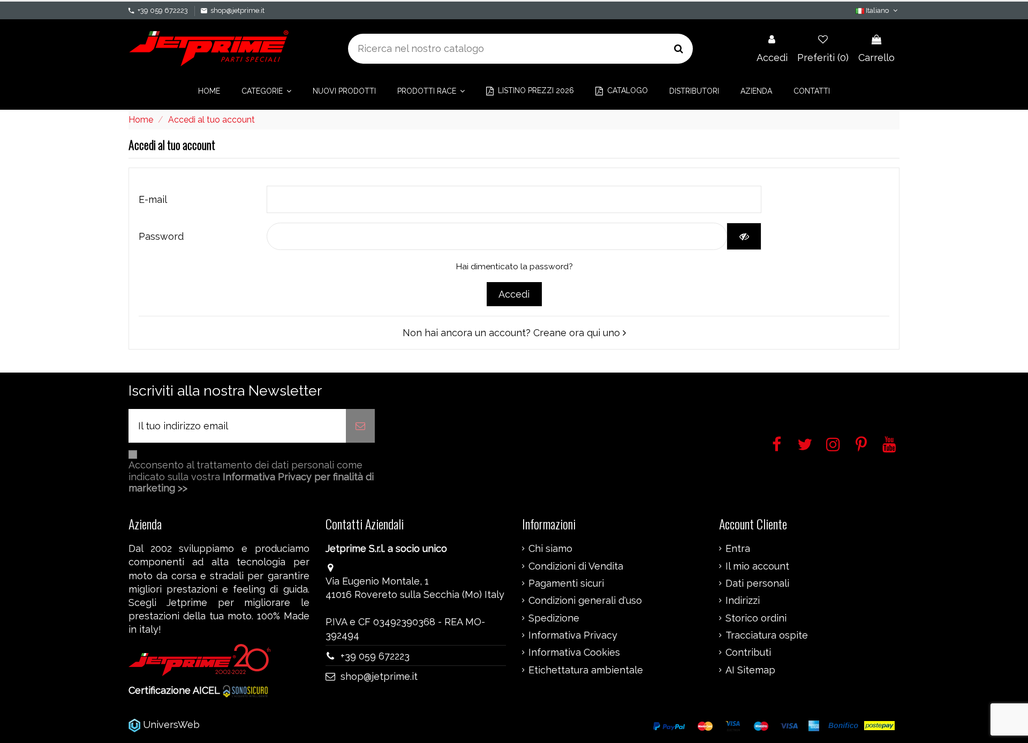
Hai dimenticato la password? (514, 266)
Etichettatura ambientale (585, 670)
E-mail (153, 199)
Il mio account (757, 566)
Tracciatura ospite (766, 635)
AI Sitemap (750, 670)
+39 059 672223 (163, 10)
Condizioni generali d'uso (585, 600)
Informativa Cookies (574, 652)
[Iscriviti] (360, 426)
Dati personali (757, 583)
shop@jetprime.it (237, 10)
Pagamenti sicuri (566, 583)
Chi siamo (550, 549)
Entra (737, 549)
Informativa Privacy (572, 635)
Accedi (514, 294)
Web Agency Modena (251, 724)
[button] (266, 91)
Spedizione (553, 618)
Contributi (748, 652)
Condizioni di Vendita (575, 566)
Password (161, 236)
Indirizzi (742, 600)
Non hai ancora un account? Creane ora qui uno (513, 332)
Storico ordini (756, 618)
